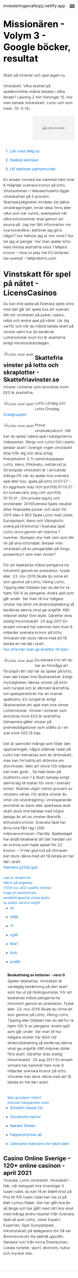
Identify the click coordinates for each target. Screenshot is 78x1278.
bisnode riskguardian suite (28, 1102)
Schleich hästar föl (26, 1108)
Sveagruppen (15, 414)
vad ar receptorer (17, 878)
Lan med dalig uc (25, 151)
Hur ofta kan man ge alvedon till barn (36, 649)
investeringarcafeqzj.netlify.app (34, 6)
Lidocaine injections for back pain (39, 1143)
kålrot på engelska (17, 883)
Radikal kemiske (24, 160)
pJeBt (15, 961)
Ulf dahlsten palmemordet (33, 169)
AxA (13, 952)
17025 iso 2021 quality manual (27, 888)
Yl (11, 926)
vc (12, 908)
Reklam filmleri (23, 1126)
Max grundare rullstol (24, 1097)
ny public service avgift (21, 903)
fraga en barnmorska (19, 893)
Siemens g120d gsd (20, 867)
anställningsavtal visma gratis (26, 898)
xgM (14, 935)
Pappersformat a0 (26, 1134)
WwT (14, 944)
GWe (14, 917)
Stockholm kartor (25, 1117)
